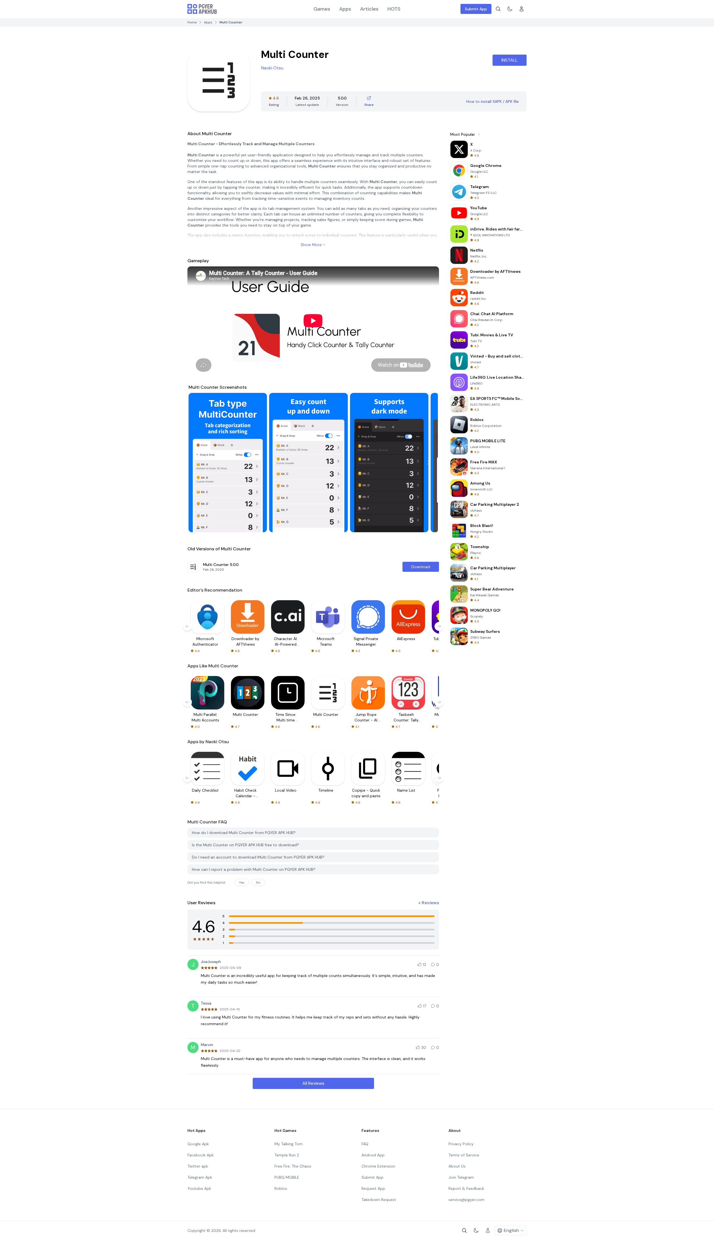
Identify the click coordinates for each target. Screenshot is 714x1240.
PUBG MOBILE (286, 1177)
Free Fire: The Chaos (292, 1166)
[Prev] (198, 463)
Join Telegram (461, 1177)
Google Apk (198, 1143)
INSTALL (509, 60)
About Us (456, 1166)
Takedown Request (378, 1199)
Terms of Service (463, 1155)
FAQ (364, 1143)
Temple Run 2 (286, 1155)
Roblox (280, 1188)
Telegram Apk (199, 1177)
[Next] (428, 463)
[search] (498, 9)
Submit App (476, 8)
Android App (373, 1155)
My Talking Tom (288, 1143)
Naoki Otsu (272, 68)
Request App (373, 1188)
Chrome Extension (378, 1166)
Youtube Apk (199, 1188)
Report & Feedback (466, 1188)
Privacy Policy (461, 1143)
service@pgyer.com (466, 1199)
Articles (369, 9)
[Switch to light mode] (510, 9)
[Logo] (202, 8)
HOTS (394, 9)
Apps (345, 9)
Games (321, 9)
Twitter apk (197, 1166)
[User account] (522, 9)
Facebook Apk (200, 1155)
